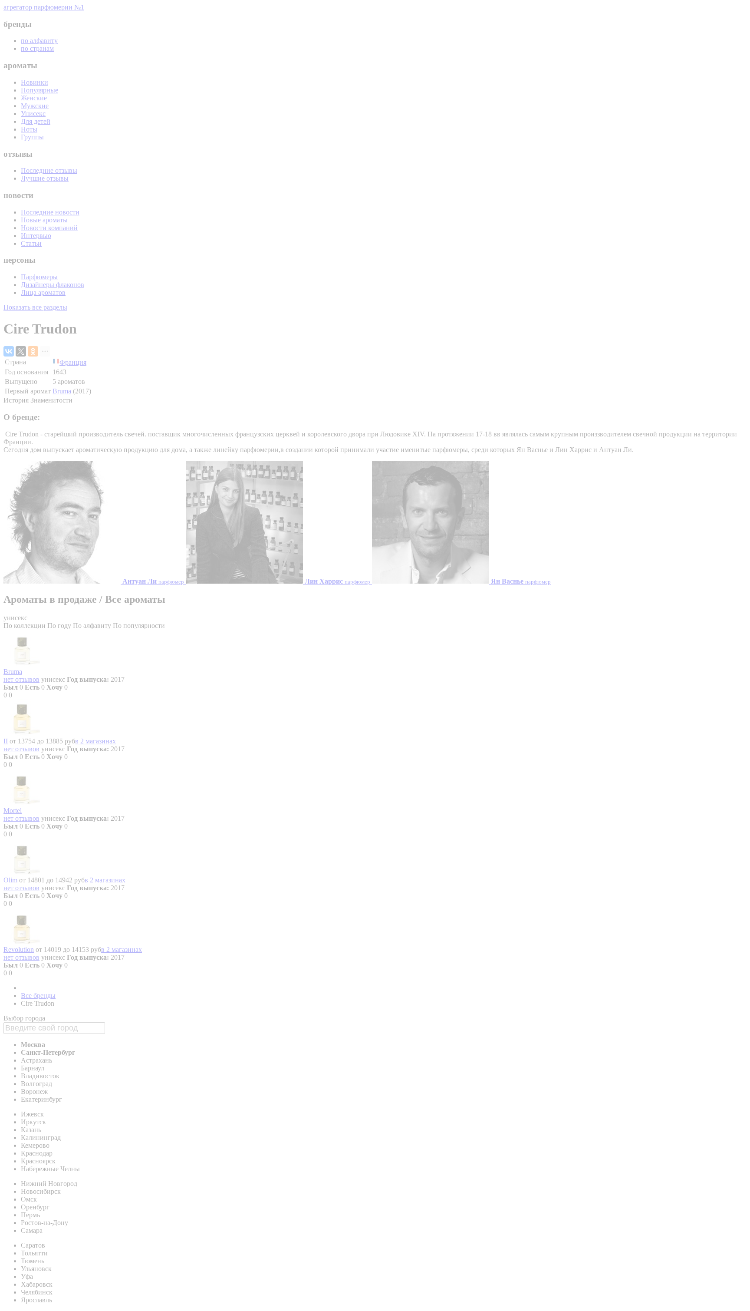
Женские (34, 98)
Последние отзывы (49, 170)
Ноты (29, 129)
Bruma (62, 391)
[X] (21, 351)
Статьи (31, 243)
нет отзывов (21, 679)
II (5, 741)
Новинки (34, 82)
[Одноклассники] (33, 351)
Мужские (35, 105)
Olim (10, 880)
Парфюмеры (39, 277)
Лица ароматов (43, 292)
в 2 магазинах (95, 741)
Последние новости (50, 212)
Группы (32, 137)
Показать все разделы (35, 307)
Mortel (12, 810)
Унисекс (33, 113)
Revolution (18, 949)
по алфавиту (39, 40)
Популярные (39, 90)
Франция (72, 362)
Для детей (35, 121)
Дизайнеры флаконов (52, 284)
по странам (37, 48)
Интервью (36, 235)
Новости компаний (49, 227)
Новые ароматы (44, 220)
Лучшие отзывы (45, 178)
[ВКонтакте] (8, 351)
